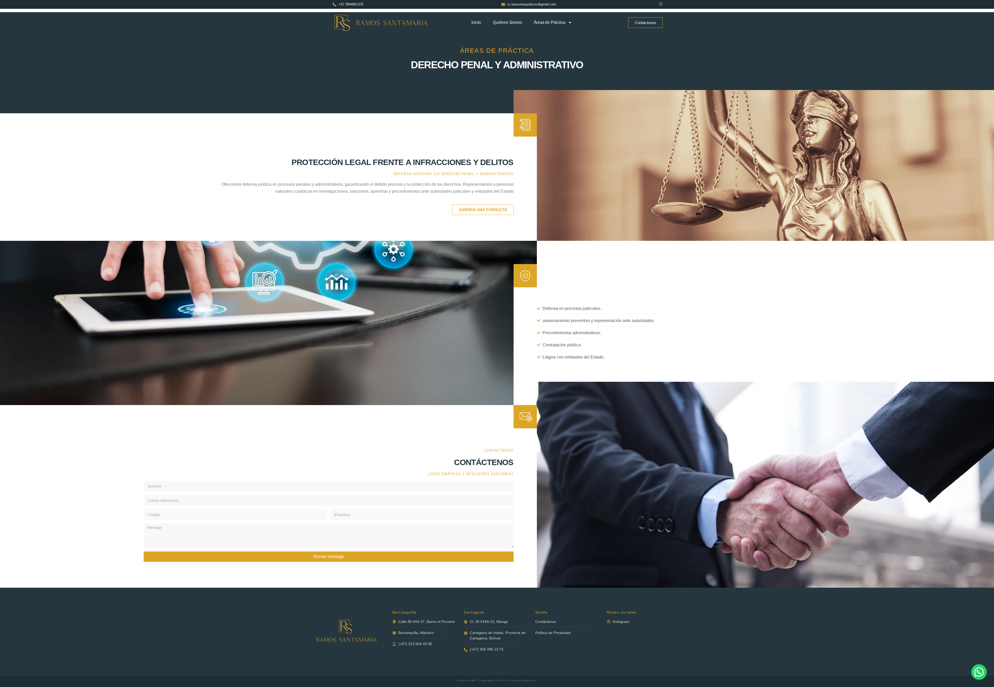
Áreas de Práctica (550, 22)
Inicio (476, 22)
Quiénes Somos (507, 22)
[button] (979, 672)
